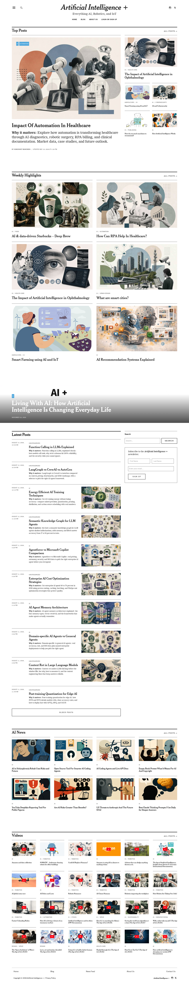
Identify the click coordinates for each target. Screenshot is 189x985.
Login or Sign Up (109, 19)
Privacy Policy (50, 978)
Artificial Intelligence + (94, 7)
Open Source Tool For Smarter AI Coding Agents (72, 769)
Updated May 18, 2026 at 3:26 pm (45, 149)
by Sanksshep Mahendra (21, 149)
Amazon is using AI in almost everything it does (108, 863)
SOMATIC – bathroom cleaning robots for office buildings (51, 863)
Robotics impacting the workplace (137, 893)
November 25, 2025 (19, 417)
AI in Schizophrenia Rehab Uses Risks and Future (30, 769)
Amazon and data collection (22, 862)
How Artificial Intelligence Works (164, 133)
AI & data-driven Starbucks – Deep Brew (41, 236)
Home (74, 19)
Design (14, 946)
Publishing (132, 130)
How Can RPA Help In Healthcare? (121, 236)
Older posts (66, 712)
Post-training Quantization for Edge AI (53, 694)
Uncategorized (34, 443)
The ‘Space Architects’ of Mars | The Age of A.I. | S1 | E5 (23, 951)
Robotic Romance (74, 893)
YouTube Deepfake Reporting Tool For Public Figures (29, 808)
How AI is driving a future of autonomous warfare (51, 921)
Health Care (132, 70)
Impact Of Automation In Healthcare (51, 125)
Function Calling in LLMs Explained (51, 447)
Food (17, 231)
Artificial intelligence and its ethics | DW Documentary (80, 921)
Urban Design (105, 293)
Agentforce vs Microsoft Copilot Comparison (49, 551)
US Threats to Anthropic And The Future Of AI (114, 808)
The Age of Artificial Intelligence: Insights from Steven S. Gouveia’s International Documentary (164, 864)
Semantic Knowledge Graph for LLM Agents (52, 522)
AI (17, 44)
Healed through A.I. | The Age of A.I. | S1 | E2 (107, 951)
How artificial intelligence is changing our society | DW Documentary (162, 952)
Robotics (46, 859)
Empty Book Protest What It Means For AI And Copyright (157, 769)
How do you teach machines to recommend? (135, 134)
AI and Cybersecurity (159, 106)
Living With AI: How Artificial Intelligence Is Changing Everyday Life (61, 406)
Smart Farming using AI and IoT (136, 106)
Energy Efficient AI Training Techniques (46, 493)
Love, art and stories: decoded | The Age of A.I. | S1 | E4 (51, 951)
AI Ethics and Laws (47, 893)
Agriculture (129, 102)
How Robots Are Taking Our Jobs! (165, 893)
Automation (24, 44)
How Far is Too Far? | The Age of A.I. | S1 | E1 (136, 951)
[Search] (21, 7)
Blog (83, 19)
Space (102, 917)
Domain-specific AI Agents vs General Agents (52, 637)
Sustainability (133, 917)
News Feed (90, 971)
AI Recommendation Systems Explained (125, 359)
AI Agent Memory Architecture (48, 607)
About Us (93, 19)
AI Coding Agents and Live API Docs (112, 768)
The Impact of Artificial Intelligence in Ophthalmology (148, 75)
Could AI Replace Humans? (78, 862)
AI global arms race (18, 893)
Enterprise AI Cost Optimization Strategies (49, 580)
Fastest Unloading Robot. (21, 920)
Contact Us (170, 971)
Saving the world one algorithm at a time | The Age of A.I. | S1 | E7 (137, 921)
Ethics (74, 917)
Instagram (170, 7)
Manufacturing (162, 917)
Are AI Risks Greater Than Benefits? (70, 807)
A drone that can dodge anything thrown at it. (136, 863)
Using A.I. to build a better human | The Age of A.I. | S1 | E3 (80, 951)
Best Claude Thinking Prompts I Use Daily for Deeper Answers (157, 808)
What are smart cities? (112, 298)
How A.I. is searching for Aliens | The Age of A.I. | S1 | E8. (107, 921)
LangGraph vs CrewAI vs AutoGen (50, 469)
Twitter (174, 7)
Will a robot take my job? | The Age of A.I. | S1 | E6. (165, 921)
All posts (169, 31)
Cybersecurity (161, 102)
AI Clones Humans (103, 893)
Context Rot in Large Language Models (53, 665)
